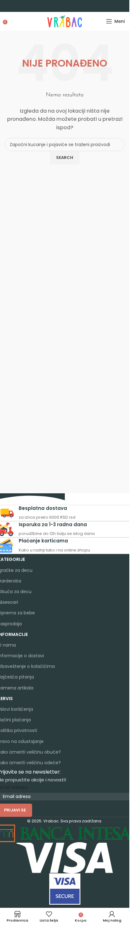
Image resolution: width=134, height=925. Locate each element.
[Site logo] (64, 21)
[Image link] (65, 857)
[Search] (11, 21)
